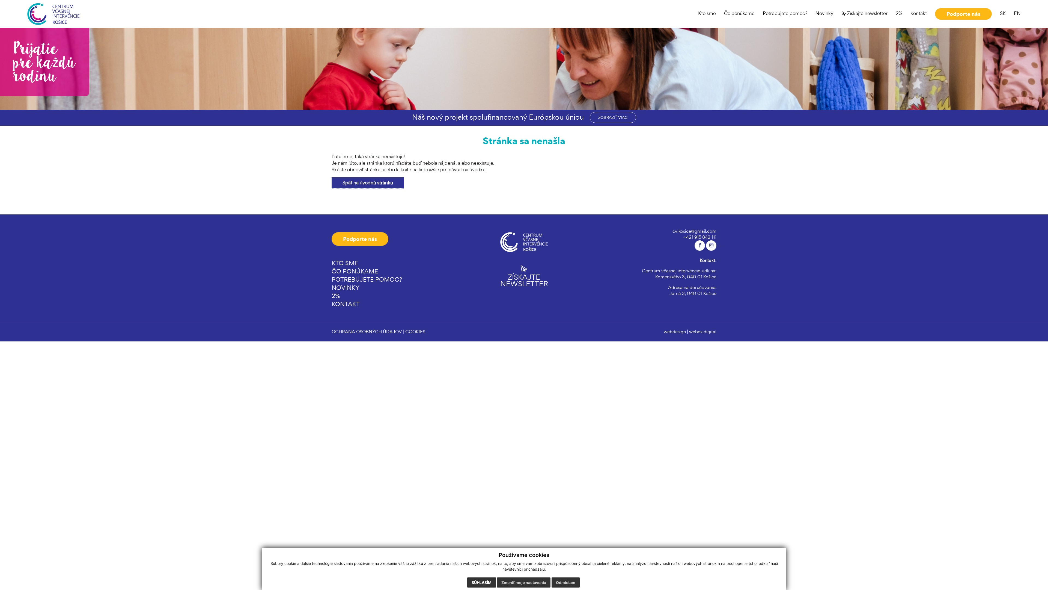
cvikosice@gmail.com (694, 231)
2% (336, 296)
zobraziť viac (613, 117)
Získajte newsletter (524, 279)
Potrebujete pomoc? (367, 279)
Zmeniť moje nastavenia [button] (523, 582)
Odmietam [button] (565, 582)
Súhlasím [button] (482, 582)
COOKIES (415, 332)
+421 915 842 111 (700, 237)
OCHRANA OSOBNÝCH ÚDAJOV (367, 332)
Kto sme (345, 263)
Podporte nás (360, 239)
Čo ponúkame (355, 271)
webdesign (675, 332)
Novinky (345, 287)
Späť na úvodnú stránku (368, 182)
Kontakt (346, 304)
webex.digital (702, 332)
